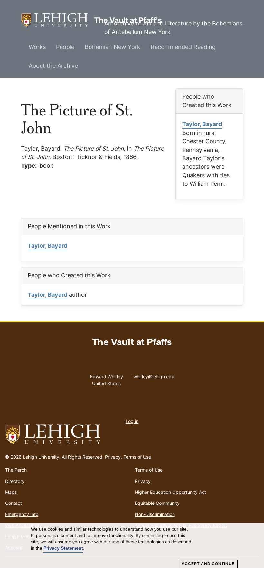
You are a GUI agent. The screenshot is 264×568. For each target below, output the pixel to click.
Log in (132, 421)
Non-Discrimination (155, 514)
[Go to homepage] (132, 434)
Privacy (113, 457)
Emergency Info (21, 514)
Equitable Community (157, 503)
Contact (13, 503)
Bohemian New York (112, 47)
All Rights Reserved (82, 457)
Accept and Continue (208, 564)
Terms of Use (137, 457)
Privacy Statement (63, 548)
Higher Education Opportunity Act (170, 492)
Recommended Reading (183, 47)
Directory (14, 481)
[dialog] (132, 545)
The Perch (16, 470)
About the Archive (53, 66)
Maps (11, 492)
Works (37, 47)
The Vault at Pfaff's (57, 20)
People (65, 47)
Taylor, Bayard (202, 124)
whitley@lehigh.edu (153, 375)
